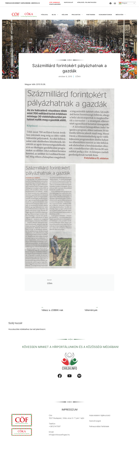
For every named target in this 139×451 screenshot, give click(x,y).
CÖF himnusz (54, 2)
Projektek (76, 14)
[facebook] (110, 3)
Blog (54, 14)
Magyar (124, 3)
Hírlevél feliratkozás (86, 2)
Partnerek (90, 14)
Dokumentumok (105, 14)
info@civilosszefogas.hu (59, 435)
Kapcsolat (68, 2)
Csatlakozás (55, 4)
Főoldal (44, 14)
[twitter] (115, 3)
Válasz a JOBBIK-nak (52, 310)
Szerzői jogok (95, 421)
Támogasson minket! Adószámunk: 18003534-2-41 (22, 3)
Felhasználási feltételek (99, 426)
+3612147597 (55, 426)
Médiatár (119, 14)
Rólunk (65, 14)
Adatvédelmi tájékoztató (99, 415)
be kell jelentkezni (37, 329)
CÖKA (77, 76)
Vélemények (91, 310)
